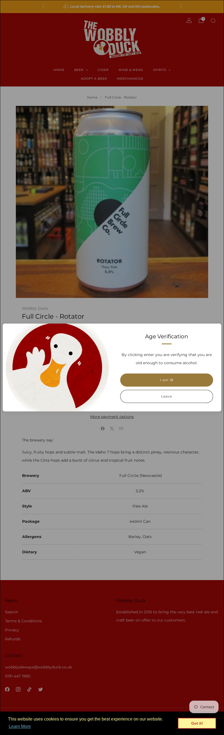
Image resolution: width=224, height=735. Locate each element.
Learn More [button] (20, 726)
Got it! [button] (197, 723)
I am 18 (166, 380)
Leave (166, 396)
